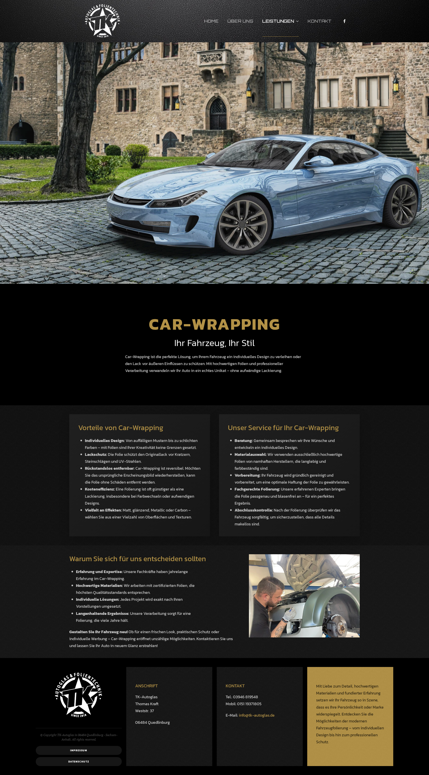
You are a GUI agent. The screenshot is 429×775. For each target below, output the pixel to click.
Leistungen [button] (278, 21)
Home (211, 21)
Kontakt (320, 21)
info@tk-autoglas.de (257, 715)
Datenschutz (78, 761)
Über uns (240, 21)
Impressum (78, 750)
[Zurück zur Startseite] (102, 21)
